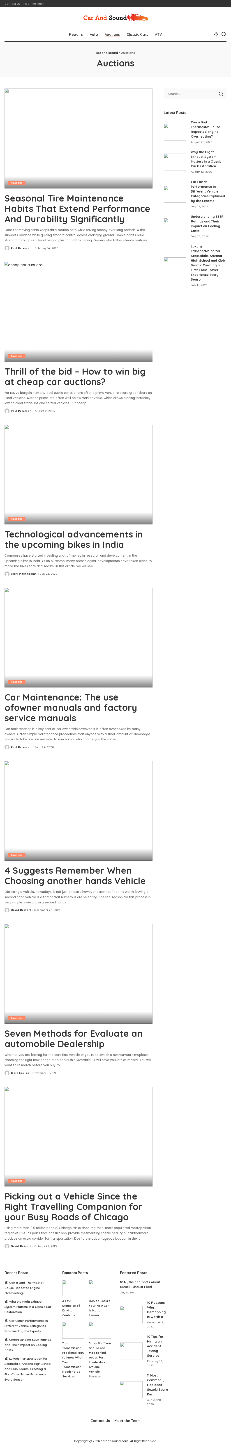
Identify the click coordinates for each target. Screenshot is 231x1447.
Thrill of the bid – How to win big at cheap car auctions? (75, 376)
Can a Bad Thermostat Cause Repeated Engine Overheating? (24, 1288)
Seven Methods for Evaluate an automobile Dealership (74, 1038)
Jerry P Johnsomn (24, 573)
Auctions (17, 182)
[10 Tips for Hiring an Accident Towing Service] (131, 1351)
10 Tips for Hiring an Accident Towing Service (155, 1346)
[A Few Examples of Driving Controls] (73, 1288)
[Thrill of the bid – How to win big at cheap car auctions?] (78, 312)
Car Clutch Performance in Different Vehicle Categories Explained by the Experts (208, 191)
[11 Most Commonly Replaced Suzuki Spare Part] (131, 1389)
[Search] (223, 34)
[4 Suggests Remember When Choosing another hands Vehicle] (78, 811)
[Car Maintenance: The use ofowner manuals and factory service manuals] (78, 637)
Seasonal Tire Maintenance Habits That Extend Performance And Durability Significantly (77, 209)
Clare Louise (20, 1073)
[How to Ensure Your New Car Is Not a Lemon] (100, 1288)
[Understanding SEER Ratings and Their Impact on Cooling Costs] (175, 226)
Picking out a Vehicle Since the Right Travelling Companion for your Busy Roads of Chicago (73, 1206)
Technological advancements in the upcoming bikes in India (74, 539)
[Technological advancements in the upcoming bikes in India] (78, 474)
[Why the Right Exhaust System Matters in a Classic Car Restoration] (175, 162)
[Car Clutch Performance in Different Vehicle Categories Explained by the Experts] (175, 194)
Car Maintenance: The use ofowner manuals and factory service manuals (71, 708)
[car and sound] (115, 17)
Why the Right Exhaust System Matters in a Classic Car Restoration (28, 1307)
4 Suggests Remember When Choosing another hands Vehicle (75, 875)
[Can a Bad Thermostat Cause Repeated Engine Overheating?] (175, 132)
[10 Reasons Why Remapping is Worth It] (131, 1314)
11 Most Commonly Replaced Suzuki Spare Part (157, 1384)
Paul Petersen (21, 248)
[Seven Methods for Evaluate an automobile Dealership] (78, 974)
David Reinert (21, 910)
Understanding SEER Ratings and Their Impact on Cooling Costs (28, 1345)
